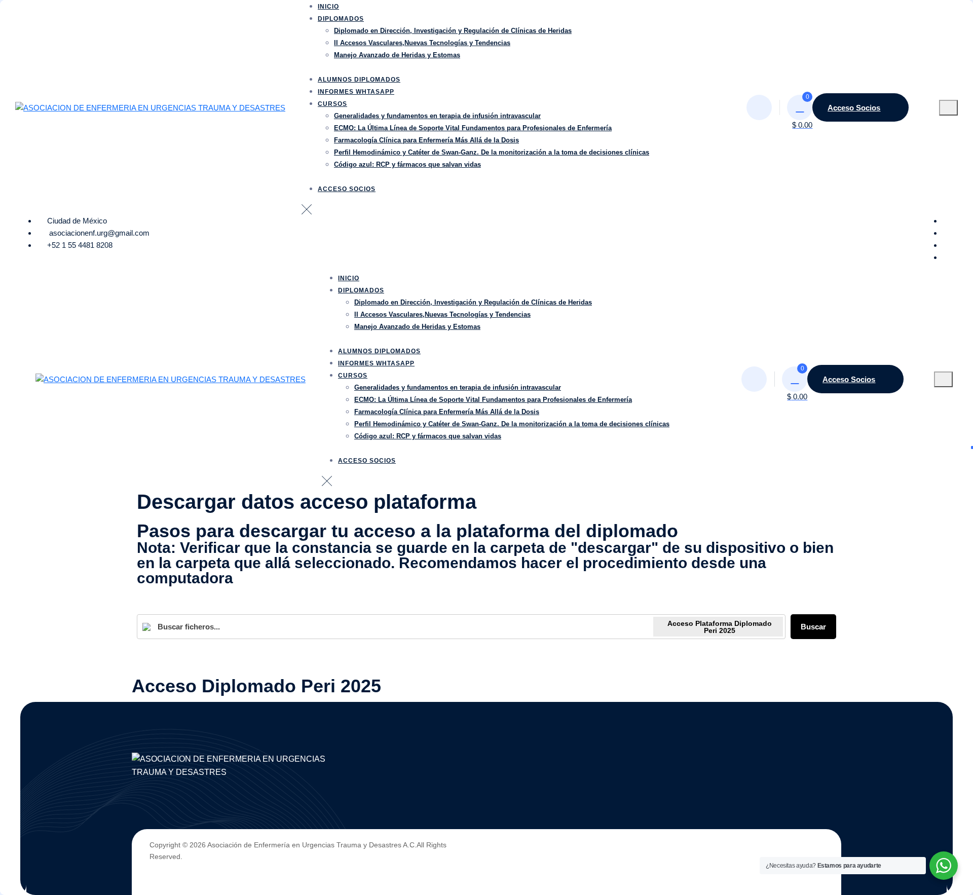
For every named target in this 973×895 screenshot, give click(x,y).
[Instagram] (947, 257)
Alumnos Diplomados (359, 79)
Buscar (813, 626)
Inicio (328, 6)
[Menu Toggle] (948, 108)
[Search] (759, 107)
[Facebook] (947, 220)
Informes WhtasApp (356, 91)
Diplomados (341, 18)
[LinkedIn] (947, 245)
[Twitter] (947, 233)
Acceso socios (347, 189)
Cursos (332, 103)
